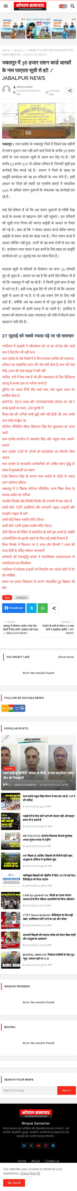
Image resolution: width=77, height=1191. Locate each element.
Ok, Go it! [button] (14, 1183)
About (35, 1161)
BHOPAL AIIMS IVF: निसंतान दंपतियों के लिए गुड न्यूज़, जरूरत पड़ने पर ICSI (48, 956)
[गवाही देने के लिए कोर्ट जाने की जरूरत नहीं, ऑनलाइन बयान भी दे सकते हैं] (10, 821)
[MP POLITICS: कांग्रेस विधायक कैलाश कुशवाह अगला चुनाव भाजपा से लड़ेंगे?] (10, 841)
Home (6, 50)
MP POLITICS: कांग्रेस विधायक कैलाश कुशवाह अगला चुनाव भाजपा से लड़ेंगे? (47, 837)
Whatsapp (43, 608)
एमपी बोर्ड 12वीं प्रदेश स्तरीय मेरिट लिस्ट (27, 526)
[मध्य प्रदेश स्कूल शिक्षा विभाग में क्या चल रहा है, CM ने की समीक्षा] (10, 801)
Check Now (28, 1173)
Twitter (32, 608)
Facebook (16, 607)
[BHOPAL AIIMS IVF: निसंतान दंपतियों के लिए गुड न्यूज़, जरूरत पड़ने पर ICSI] (10, 960)
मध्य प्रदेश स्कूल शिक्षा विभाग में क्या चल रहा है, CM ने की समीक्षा (49, 798)
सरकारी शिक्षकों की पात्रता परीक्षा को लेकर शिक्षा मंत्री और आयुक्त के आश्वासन (49, 936)
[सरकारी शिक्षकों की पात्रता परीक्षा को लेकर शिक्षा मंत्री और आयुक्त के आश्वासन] (10, 940)
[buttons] (24, 1145)
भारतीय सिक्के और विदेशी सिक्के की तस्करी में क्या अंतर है (37, 501)
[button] (63, 6)
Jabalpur (19, 50)
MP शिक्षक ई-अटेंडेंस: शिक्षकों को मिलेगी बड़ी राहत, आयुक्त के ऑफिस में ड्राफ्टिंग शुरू (48, 857)
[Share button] (54, 608)
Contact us (52, 1161)
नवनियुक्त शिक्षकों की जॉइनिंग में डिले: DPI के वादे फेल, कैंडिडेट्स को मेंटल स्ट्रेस (49, 877)
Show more (66, 657)
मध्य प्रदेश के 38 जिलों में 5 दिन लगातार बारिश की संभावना (38, 359)
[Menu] (6, 6)
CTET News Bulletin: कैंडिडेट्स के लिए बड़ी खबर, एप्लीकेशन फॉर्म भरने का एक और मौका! (48, 917)
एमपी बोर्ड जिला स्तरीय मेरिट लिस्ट (23, 520)
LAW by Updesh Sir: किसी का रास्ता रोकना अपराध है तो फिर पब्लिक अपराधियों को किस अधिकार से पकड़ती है (48, 899)
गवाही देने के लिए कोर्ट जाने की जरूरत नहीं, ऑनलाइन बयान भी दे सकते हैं (48, 818)
